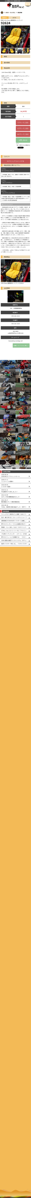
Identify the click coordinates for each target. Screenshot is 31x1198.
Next (29, 51)
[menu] (27, 4)
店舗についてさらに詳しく (21, 345)
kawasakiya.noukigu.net (16, 341)
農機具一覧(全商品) (10, 12)
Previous (2, 51)
